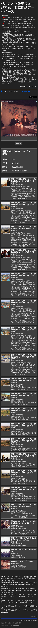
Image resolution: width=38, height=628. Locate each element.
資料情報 (15, 91)
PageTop (34, 616)
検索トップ (6, 91)
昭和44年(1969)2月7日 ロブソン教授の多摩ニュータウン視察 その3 (23, 455)
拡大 (19, 143)
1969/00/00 (16, 163)
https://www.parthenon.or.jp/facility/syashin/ (17, 584)
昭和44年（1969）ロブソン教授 (22, 561)
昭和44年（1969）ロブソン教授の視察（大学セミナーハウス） (23, 539)
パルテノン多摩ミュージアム (28, 620)
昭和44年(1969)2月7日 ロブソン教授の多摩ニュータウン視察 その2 (23, 379)
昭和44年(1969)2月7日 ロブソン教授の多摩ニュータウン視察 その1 (23, 180)
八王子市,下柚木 (17, 167)
